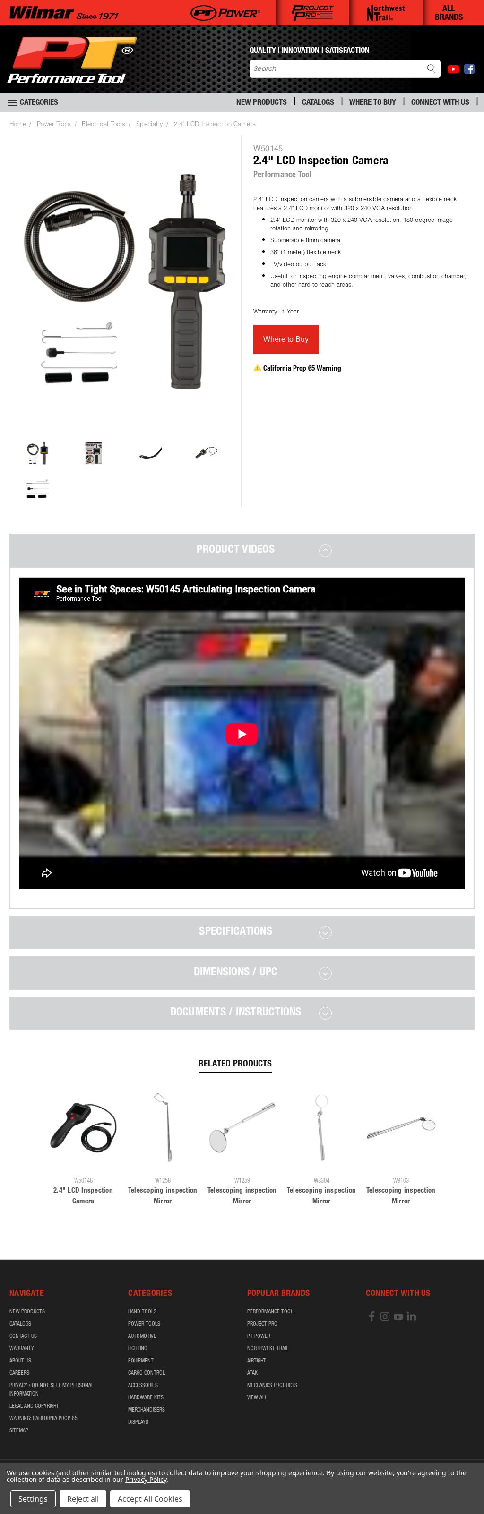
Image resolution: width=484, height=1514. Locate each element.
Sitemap (18, 1431)
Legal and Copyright (34, 1406)
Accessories (143, 1385)
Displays (138, 1422)
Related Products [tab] (235, 1064)
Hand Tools (142, 1312)
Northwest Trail (267, 1349)
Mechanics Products (272, 1385)
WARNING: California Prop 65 (43, 1418)
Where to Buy (372, 103)
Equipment (141, 1361)
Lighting (137, 1349)
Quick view (83, 1161)
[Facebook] (469, 69)
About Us (20, 1361)
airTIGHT (256, 1361)
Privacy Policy (145, 1479)
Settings (33, 1499)
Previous (469, 1484)
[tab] (242, 550)
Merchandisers (146, 1410)
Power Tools (144, 1324)
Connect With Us (440, 103)
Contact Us (23, 1336)
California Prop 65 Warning (302, 368)
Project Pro (262, 1324)
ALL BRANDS (449, 13)
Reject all (83, 1499)
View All (257, 1398)
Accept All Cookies (150, 1499)
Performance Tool (270, 1312)
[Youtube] (453, 69)
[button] (286, 339)
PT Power (258, 1336)
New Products (261, 103)
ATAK (252, 1373)
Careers (19, 1373)
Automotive (142, 1336)
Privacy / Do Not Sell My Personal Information (51, 1390)
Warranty (21, 1349)
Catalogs (318, 103)
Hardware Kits (146, 1398)
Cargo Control (146, 1373)
